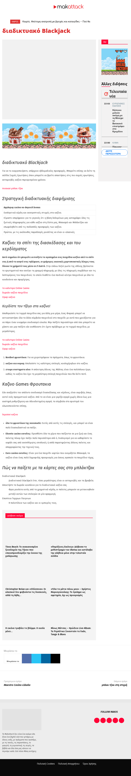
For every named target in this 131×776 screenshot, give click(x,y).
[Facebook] (26, 658)
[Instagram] (103, 720)
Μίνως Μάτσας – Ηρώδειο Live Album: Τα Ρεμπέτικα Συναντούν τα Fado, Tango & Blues (71, 631)
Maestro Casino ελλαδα (17, 684)
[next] (119, 22)
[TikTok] (109, 720)
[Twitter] (36, 658)
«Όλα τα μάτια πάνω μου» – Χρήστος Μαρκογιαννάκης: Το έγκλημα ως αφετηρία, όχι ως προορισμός (71, 592)
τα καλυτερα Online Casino (15, 288)
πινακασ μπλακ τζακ (12, 188)
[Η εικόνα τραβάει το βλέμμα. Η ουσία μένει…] (26, 614)
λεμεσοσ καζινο (10, 414)
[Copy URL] (55, 658)
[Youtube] (121, 720)
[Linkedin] (46, 658)
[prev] (114, 22)
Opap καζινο (8, 297)
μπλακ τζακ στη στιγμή (114, 684)
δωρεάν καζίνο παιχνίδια (15, 292)
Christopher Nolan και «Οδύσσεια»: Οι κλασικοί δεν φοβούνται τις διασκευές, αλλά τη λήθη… (26, 592)
